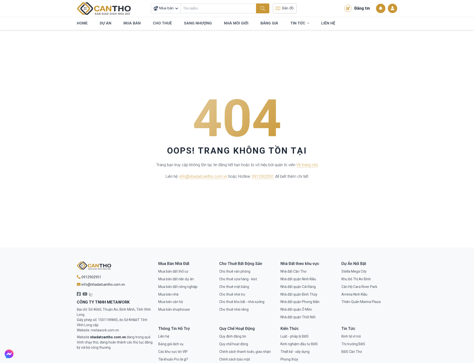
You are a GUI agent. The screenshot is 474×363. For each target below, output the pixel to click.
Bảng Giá (269, 23)
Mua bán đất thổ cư (173, 271)
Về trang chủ (307, 164)
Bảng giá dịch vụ (170, 344)
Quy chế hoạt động (233, 344)
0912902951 (263, 176)
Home (82, 23)
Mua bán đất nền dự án (176, 279)
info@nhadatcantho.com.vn (203, 176)
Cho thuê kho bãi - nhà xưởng (241, 302)
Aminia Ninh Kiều (354, 294)
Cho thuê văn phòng (234, 271)
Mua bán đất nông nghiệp (178, 287)
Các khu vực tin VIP (173, 352)
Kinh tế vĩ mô (351, 336)
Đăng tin (362, 8)
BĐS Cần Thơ (351, 352)
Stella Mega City (354, 271)
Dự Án (105, 23)
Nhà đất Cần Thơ (293, 271)
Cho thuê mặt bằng (234, 287)
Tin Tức (297, 23)
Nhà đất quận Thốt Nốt (298, 317)
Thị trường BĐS (353, 344)
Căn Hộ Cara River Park (359, 287)
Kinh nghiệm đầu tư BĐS (299, 344)
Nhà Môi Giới (236, 23)
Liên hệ (163, 336)
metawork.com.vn (105, 330)
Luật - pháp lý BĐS (294, 336)
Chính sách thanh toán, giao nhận (245, 352)
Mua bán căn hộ (170, 302)
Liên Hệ (328, 23)
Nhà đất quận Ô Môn (296, 309)
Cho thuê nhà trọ (232, 294)
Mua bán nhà (168, 294)
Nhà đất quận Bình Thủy (298, 294)
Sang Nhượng (198, 23)
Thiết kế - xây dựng (295, 352)
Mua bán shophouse (174, 309)
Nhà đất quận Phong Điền (299, 302)
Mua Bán (132, 23)
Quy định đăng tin (232, 336)
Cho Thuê (162, 23)
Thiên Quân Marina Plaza (361, 302)
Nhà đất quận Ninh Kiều (298, 279)
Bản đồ (288, 8)
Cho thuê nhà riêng (234, 309)
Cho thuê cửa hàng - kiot (238, 279)
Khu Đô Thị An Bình (356, 279)
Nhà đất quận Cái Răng (298, 287)
